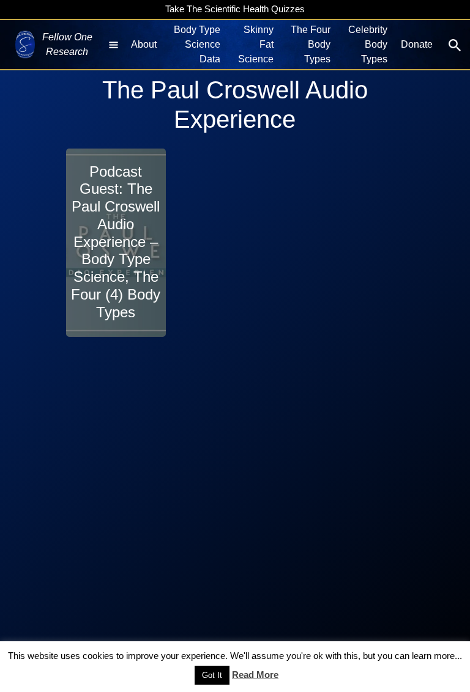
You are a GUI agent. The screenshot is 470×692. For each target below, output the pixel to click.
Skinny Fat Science (255, 44)
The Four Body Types (310, 44)
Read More (255, 674)
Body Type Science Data (197, 44)
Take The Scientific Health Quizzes (235, 9)
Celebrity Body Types (367, 44)
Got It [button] (212, 675)
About (144, 44)
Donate (417, 44)
